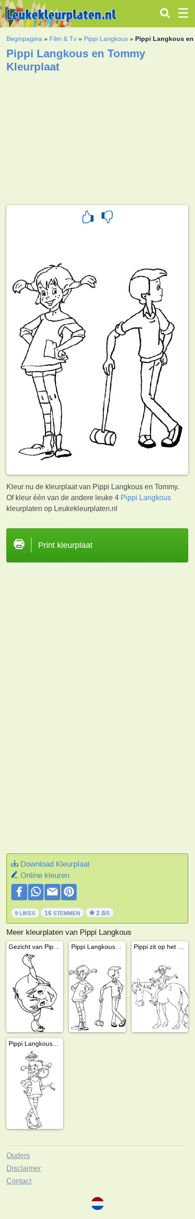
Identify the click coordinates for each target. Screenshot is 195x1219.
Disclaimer (23, 1168)
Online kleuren (44, 875)
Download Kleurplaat (55, 864)
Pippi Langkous (106, 38)
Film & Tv (63, 38)
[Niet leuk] (107, 218)
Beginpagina (24, 38)
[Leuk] (88, 218)
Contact (18, 1181)
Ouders (18, 1155)
